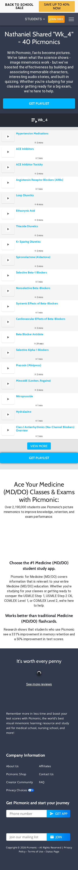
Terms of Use (35, 851)
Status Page (52, 851)
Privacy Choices (17, 790)
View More (39, 446)
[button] (39, 539)
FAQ (41, 782)
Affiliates (45, 766)
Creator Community (19, 782)
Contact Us (46, 774)
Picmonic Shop (16, 774)
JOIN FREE (56, 19)
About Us (12, 766)
